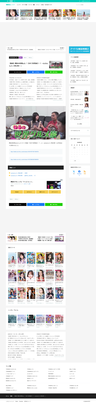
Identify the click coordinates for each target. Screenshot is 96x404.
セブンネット (29, 192)
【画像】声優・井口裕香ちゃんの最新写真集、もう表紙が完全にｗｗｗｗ (22, 82)
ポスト (18, 72)
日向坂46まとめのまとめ (32, 376)
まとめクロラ (30, 373)
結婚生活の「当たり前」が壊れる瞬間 (16, 334)
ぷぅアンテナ (72, 376)
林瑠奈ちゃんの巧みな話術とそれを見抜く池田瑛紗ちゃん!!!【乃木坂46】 (50, 94)
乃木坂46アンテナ (9, 376)
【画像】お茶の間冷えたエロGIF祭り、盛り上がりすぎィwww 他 (21, 342)
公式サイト (26, 183)
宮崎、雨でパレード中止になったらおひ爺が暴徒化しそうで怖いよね (22, 96)
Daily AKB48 (8, 385)
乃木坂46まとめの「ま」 (53, 385)
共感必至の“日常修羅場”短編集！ (43, 77)
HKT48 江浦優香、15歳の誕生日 (14, 357)
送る (54, 72)
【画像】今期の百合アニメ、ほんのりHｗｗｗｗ (19, 84)
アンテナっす (51, 371)
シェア (36, 72)
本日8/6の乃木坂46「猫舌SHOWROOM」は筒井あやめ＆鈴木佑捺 (50, 340)
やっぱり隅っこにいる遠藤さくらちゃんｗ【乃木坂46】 (20, 86)
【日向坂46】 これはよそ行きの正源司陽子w (18, 90)
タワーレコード (55, 192)
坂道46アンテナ (30, 378)
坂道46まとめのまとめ (10, 378)
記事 (29, 183)
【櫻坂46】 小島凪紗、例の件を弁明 (16, 94)
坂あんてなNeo (73, 369)
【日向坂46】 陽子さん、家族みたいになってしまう (20, 88)
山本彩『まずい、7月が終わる (43, 92)
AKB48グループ (27, 401)
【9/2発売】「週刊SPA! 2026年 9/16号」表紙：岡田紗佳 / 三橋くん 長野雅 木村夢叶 (79, 76)
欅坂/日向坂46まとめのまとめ (54, 376)
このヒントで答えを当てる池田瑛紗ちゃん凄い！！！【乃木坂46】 (22, 350)
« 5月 (75, 160)
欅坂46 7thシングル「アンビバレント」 (22, 182)
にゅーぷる (72, 373)
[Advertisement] (48, 34)
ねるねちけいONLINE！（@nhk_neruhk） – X (23, 175)
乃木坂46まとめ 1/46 (74, 385)
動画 (34, 4)
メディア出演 (24, 4)
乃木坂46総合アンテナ (10, 371)
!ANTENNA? (50, 373)
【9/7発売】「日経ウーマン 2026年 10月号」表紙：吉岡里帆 (22, 79)
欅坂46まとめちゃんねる (32, 388)
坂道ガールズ (72, 378)
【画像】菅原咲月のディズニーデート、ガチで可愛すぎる (21, 98)
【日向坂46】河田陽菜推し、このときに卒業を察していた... (49, 350)
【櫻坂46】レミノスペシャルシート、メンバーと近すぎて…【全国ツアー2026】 (50, 96)
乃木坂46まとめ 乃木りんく (11, 390)
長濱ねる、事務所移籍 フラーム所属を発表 (46, 353)
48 (7, 1)
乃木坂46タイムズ (9, 388)
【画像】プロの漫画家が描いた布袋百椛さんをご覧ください (49, 90)
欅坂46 (25, 57)
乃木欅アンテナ (73, 371)
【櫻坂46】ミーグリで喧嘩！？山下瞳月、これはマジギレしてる (50, 355)
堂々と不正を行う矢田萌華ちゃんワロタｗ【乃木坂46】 (19, 348)
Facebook (79, 174)
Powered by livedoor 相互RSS (30, 100)
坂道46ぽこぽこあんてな (11, 380)
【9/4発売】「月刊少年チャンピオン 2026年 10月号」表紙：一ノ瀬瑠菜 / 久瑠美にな (79, 71)
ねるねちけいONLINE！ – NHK (19, 173)
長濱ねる (30, 57)
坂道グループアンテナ (31, 380)
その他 (42, 4)
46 (11, 1)
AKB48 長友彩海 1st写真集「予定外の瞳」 (17, 353)
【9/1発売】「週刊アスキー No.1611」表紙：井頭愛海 (79, 81)
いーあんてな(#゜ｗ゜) (10, 373)
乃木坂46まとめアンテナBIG (54, 369)
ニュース (19, 4)
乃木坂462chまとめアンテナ (33, 371)
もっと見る (79, 123)
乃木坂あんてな (30, 369)
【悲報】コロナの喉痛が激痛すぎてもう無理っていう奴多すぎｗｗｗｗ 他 (50, 82)
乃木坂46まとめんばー (31, 385)
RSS (85, 173)
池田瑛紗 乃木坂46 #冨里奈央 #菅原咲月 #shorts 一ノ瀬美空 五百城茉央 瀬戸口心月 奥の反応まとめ (50, 98)
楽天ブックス (42, 192)
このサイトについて (85, 1)
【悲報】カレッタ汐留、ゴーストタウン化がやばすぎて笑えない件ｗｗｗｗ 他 (50, 84)
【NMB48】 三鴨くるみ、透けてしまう (17, 92)
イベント (38, 4)
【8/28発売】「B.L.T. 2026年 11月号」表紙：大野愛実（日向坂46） (79, 66)
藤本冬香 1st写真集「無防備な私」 (15, 355)
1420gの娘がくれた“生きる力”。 (15, 77)
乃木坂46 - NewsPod (52, 388)
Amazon (16, 192)
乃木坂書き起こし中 (74, 388)
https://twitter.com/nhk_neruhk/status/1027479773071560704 (25, 151)
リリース (30, 4)
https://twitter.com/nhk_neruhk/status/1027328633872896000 (25, 159)
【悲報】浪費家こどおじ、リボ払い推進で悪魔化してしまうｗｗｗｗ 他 (50, 79)
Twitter (16, 401)
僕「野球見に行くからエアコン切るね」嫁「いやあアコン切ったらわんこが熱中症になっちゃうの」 (22, 338)
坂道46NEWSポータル (52, 378)
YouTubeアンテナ (48, 4)
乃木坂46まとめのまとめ (11, 369)
